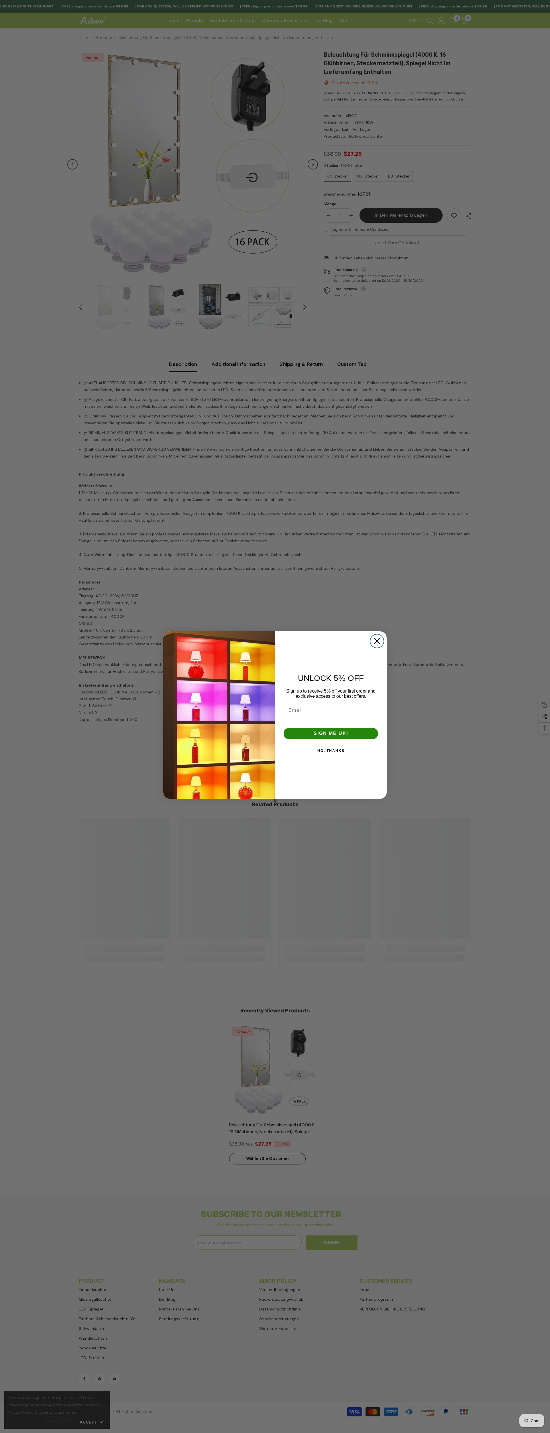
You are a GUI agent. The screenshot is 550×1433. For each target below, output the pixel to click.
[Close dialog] (377, 641)
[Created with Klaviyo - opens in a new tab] (275, 800)
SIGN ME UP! (331, 733)
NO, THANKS (331, 751)
